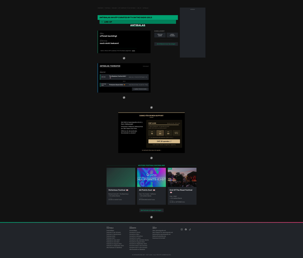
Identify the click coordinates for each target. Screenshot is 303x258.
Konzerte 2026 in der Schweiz (138, 245)
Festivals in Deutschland (114, 234)
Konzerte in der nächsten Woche (139, 240)
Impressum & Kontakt (158, 238)
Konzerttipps (133, 230)
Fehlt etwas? (146, 66)
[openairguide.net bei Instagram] (182, 229)
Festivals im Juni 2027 (113, 240)
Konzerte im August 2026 (137, 242)
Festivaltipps (110, 230)
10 (152, 133)
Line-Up (139, 8)
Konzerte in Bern (134, 234)
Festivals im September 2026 (115, 245)
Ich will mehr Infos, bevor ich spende (151, 150)
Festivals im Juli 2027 (113, 242)
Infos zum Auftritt (159, 35)
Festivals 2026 (111, 236)
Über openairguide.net (159, 230)
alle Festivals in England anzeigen (151, 210)
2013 (133, 50)
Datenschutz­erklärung (159, 236)
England (114, 8)
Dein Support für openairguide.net (162, 232)
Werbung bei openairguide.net (161, 234)
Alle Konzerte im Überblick (137, 249)
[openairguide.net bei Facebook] (186, 229)
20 (160, 133)
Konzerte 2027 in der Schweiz (138, 247)
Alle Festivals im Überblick (114, 247)
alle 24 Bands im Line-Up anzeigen (166, 44)
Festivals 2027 (111, 238)
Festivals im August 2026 (114, 244)
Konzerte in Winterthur (136, 236)
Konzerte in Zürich (134, 232)
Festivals (107, 8)
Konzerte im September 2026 (138, 244)
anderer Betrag (176, 133)
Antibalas (145, 8)
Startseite (100, 8)
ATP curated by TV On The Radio (126, 8)
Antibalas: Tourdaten (110, 66)
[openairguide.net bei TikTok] (190, 229)
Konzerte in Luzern (135, 238)
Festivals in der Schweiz (114, 232)
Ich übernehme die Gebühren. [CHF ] (161, 137)
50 (168, 133)
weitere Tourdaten (172, 35)
